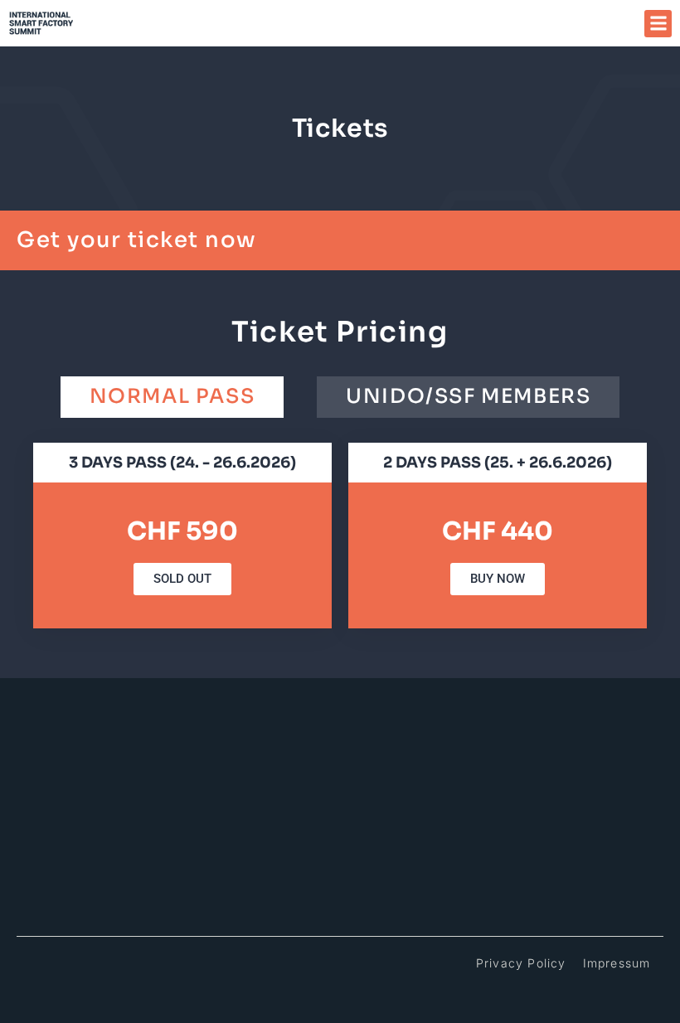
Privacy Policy (521, 963)
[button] (658, 23)
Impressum (617, 963)
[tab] (172, 396)
